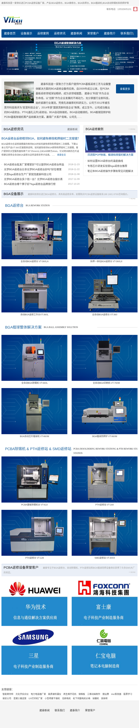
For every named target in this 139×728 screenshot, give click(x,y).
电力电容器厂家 (38, 694)
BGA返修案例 (94, 129)
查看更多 (125, 88)
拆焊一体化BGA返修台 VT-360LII (106, 261)
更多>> (132, 129)
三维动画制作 (93, 694)
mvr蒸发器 (116, 694)
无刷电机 (66, 698)
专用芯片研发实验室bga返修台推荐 (107, 165)
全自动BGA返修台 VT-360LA (35, 261)
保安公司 (7, 698)
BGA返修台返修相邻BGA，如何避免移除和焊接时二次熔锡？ (40, 138)
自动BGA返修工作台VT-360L (34, 314)
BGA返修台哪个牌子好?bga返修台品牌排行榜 (30, 184)
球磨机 (95, 698)
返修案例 (43, 33)
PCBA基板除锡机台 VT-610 (34, 504)
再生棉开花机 (69, 694)
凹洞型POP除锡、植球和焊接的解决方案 (110, 154)
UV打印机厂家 (36, 698)
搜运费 (105, 694)
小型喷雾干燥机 (52, 698)
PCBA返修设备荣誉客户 (21, 567)
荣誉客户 (93, 33)
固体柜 (104, 698)
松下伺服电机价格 (81, 698)
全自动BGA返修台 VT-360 (104, 314)
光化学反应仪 (22, 694)
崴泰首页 (10, 33)
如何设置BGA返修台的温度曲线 (105, 160)
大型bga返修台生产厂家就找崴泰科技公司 (27, 174)
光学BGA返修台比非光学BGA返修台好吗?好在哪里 (33, 169)
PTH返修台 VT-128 (34, 558)
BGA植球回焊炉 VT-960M (104, 436)
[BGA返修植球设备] (69, 57)
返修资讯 (60, 33)
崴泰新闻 (76, 33)
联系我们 (126, 33)
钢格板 (82, 694)
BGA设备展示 (14, 194)
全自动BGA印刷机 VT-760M (106, 383)
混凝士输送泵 (19, 698)
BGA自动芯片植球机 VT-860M (34, 436)
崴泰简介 (109, 33)
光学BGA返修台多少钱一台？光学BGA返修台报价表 (33, 179)
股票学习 (127, 694)
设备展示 (26, 33)
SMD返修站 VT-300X (104, 558)
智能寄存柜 (8, 694)
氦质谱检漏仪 (54, 694)
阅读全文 (61, 155)
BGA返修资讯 (14, 129)
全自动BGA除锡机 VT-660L (34, 383)
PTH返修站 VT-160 (104, 504)
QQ (135, 9)
